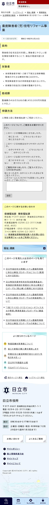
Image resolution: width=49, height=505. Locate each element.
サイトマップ (12, 459)
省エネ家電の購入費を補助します (23, 349)
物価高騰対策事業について (20, 344)
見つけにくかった (21, 163)
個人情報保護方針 (15, 454)
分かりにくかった (21, 152)
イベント (18, 503)
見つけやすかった (16, 160)
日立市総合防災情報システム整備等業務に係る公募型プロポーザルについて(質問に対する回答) (25, 272)
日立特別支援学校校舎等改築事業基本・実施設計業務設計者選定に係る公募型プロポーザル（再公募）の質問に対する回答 (25, 285)
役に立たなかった (17, 139)
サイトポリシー (13, 449)
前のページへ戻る (15, 377)
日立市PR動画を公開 (18, 363)
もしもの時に (31, 503)
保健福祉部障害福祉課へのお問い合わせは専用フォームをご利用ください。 (24, 236)
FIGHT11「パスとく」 (18, 368)
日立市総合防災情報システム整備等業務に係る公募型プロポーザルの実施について (25, 321)
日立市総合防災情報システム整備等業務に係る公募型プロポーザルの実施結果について (25, 298)
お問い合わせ (13, 439)
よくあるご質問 (36, 439)
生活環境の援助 (9, 15)
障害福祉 (42, 12)
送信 (9, 196)
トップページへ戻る (37, 377)
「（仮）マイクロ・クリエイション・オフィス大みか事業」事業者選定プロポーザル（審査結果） (25, 311)
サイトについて (14, 463)
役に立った (14, 137)
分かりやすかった (16, 150)
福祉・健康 (31, 12)
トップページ (18, 12)
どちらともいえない (33, 137)
